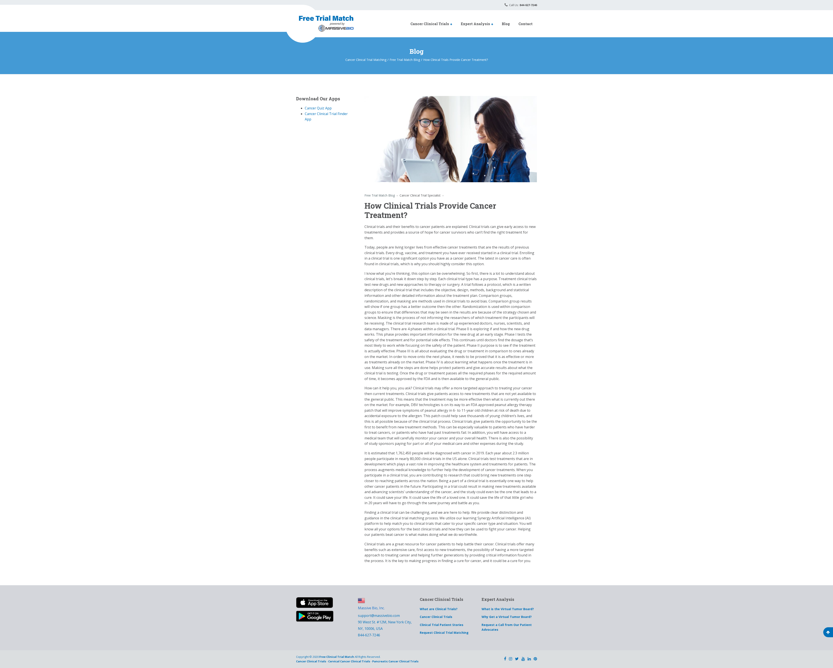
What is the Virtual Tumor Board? (508, 609)
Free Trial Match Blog (379, 195)
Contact (525, 23)
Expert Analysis (475, 23)
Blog (506, 23)
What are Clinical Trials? (438, 609)
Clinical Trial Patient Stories (441, 625)
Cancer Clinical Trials (429, 23)
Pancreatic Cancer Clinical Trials (395, 661)
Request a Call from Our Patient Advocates (507, 627)
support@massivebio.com (379, 615)
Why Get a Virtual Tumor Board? (507, 617)
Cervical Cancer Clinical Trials (349, 661)
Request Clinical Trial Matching (444, 633)
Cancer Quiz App (318, 108)
